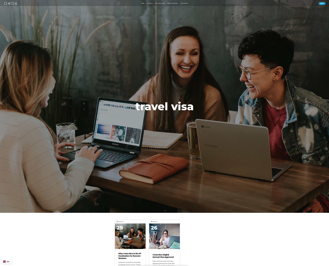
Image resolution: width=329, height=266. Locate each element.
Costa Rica (120, 221)
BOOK (322, 3)
